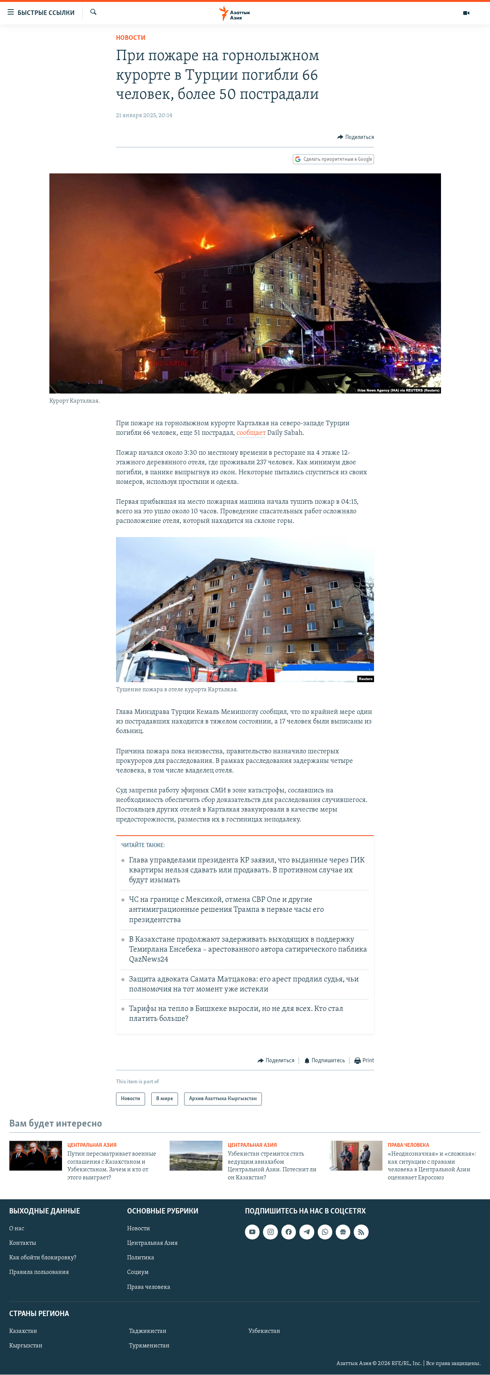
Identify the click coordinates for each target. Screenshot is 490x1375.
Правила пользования (39, 1273)
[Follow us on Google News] (343, 1232)
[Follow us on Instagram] (270, 1232)
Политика (140, 1258)
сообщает (251, 433)
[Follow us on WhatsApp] (325, 1232)
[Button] (355, 137)
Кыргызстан (25, 1346)
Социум (138, 1273)
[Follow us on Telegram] (306, 1232)
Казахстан (23, 1331)
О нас (16, 1229)
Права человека (408, 1145)
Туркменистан (149, 1346)
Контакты (22, 1243)
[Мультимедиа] (466, 13)
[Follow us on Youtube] (252, 1232)
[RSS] (361, 1232)
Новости (130, 38)
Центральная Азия (92, 1145)
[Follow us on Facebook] (288, 1232)
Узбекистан (264, 1331)
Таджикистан (148, 1331)
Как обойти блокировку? (42, 1258)
